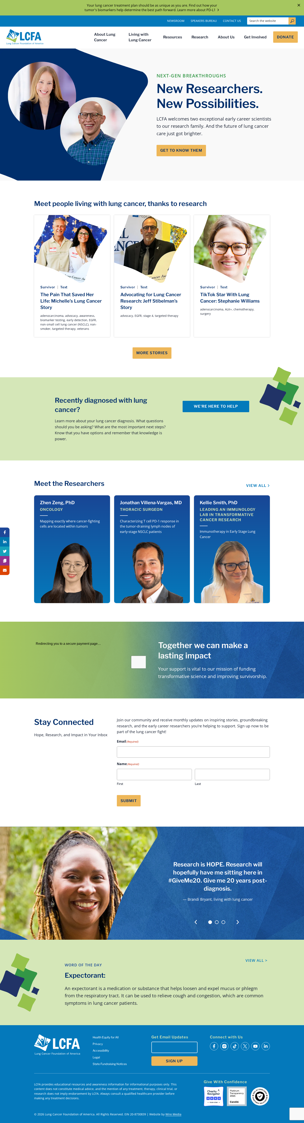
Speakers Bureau (204, 21)
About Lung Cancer (104, 37)
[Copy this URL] (5, 561)
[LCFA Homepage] (24, 37)
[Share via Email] (5, 570)
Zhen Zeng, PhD (57, 502)
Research (199, 37)
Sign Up (174, 1061)
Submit (129, 801)
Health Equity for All (105, 1037)
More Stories (152, 353)
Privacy (98, 1044)
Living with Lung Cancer (140, 37)
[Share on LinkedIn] (5, 542)
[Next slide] (238, 922)
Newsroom (175, 21)
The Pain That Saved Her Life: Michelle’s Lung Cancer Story (71, 301)
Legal (96, 1057)
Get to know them (181, 150)
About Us (226, 37)
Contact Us (232, 21)
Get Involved (255, 37)
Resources (172, 37)
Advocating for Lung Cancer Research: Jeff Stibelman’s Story (150, 301)
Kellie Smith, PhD (218, 502)
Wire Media (173, 1114)
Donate (285, 37)
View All (256, 485)
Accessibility (101, 1050)
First (120, 784)
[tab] (210, 922)
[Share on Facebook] (5, 532)
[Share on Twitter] (5, 551)
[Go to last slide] (196, 922)
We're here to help (216, 406)
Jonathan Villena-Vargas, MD (151, 502)
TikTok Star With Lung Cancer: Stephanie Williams (230, 298)
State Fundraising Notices (110, 1064)
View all (256, 960)
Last (198, 784)
